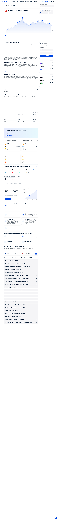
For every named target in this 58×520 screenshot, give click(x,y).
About (17, 39)
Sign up (46, 1)
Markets (13, 1)
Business (26, 1)
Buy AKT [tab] (41, 43)
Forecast (9, 39)
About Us (34, 1)
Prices (7, 5)
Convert (24, 39)
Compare (30, 39)
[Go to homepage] (4, 1)
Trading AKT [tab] (45, 43)
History (21, 39)
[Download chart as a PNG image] (50, 13)
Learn (17, 1)
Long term (13, 39)
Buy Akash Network (9, 135)
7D (42, 10)
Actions (39, 39)
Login (43, 1)
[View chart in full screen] (52, 13)
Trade (36, 253)
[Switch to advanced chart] (52, 11)
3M (45, 10)
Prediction (35, 39)
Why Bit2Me (43, 39)
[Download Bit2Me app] (50, 1)
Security (31, 1)
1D (40, 10)
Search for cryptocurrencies (43, 4)
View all (37, 166)
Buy (27, 39)
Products (21, 1)
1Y (47, 10)
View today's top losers (46, 85)
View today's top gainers (47, 71)
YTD (49, 10)
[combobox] (47, 6)
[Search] (55, 1)
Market (6, 39)
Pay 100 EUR (47, 55)
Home (5, 5)
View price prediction (7, 71)
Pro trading (48, 39)
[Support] (56, 518)
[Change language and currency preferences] (53, 1)
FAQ (51, 39)
